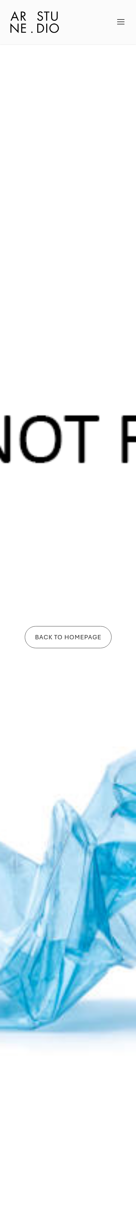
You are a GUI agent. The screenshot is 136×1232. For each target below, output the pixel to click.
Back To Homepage (68, 637)
